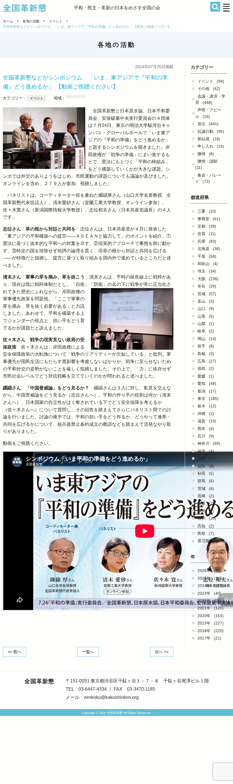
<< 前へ (14, 651)
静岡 (201, 511)
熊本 (201, 428)
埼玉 (201, 271)
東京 (201, 398)
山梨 (201, 323)
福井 (201, 451)
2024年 (204, 585)
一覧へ (88, 651)
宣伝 (201, 123)
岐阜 (201, 331)
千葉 (201, 256)
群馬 (201, 481)
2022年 (204, 600)
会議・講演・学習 (210, 99)
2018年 (204, 630)
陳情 (201, 154)
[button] (227, 8)
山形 (201, 316)
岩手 (201, 346)
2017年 (204, 638)
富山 (201, 301)
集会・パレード (208, 178)
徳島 (201, 368)
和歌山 (203, 263)
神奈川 (203, 443)
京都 (201, 226)
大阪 (201, 278)
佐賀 (201, 233)
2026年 (204, 570)
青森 (201, 503)
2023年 (204, 593)
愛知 (201, 383)
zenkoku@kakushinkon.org (111, 697)
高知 (201, 526)
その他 (203, 88)
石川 (201, 436)
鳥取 (201, 533)
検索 (215, 7)
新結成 (203, 139)
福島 (201, 466)
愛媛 (201, 376)
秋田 (201, 473)
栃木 (201, 406)
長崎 (201, 496)
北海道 (203, 248)
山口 (201, 308)
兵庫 (201, 241)
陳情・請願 (207, 161)
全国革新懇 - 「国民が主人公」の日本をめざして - (38, 8)
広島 (201, 361)
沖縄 (201, 413)
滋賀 (201, 421)
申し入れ (205, 146)
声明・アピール (208, 113)
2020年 (204, 615)
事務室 (203, 219)
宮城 (201, 294)
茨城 (201, 488)
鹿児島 (203, 540)
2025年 (204, 578)
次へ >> (161, 651)
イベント (205, 81)
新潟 (201, 391)
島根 (201, 353)
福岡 (201, 458)
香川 (201, 518)
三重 (201, 211)
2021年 (204, 608)
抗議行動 (205, 131)
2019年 (204, 623)
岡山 (201, 338)
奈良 (201, 286)
